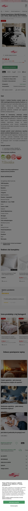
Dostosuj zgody (14, 505)
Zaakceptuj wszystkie (14, 502)
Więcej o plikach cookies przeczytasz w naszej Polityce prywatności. (12, 498)
